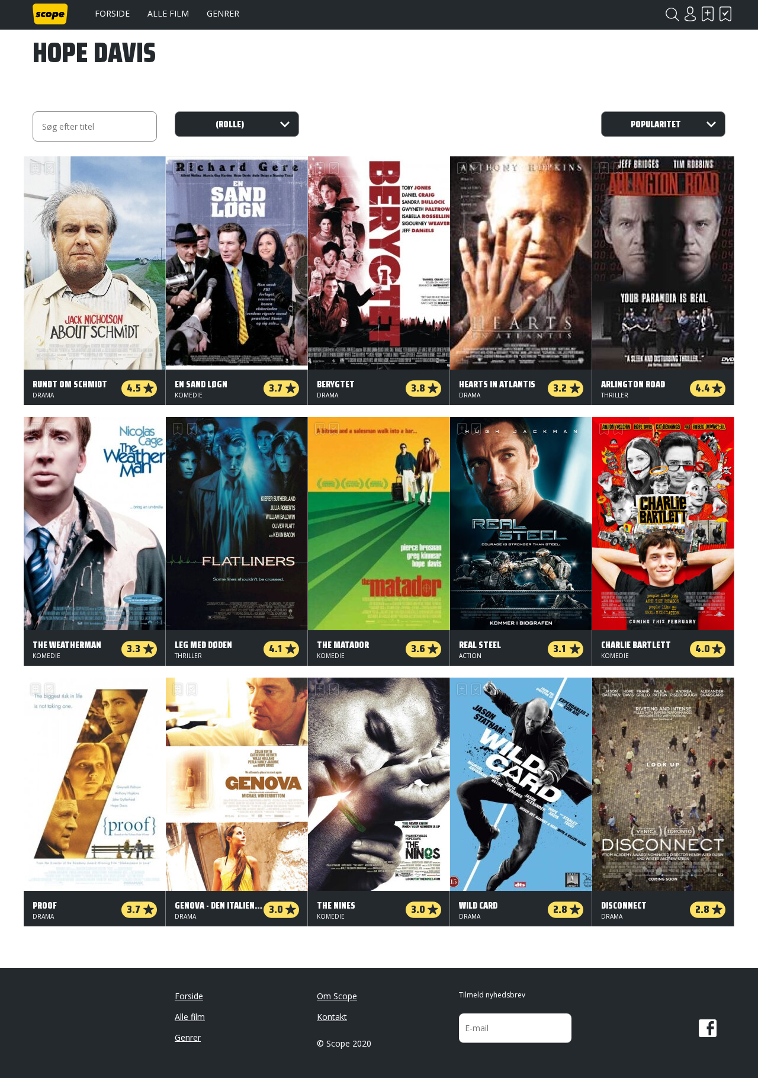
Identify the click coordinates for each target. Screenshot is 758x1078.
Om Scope (337, 996)
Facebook (708, 1028)
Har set (725, 14)
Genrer (223, 13)
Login (690, 14)
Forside (112, 13)
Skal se (708, 14)
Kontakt (332, 1016)
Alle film (168, 13)
